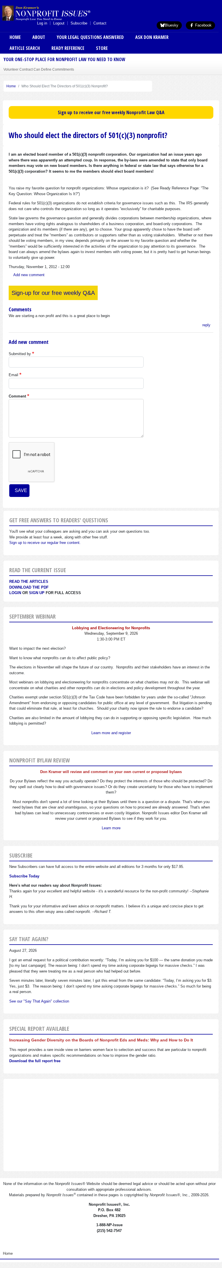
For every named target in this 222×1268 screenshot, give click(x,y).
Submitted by (20, 354)
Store (102, 48)
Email (13, 375)
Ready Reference (67, 48)
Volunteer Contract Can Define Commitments (38, 69)
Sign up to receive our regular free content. (45, 542)
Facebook (203, 25)
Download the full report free (34, 1061)
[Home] (55, 13)
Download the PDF (29, 587)
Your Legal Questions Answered (90, 37)
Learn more (111, 828)
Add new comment (29, 275)
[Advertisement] (111, 1125)
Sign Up (37, 593)
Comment (17, 396)
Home (15, 37)
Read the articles (28, 581)
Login (15, 593)
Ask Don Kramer (152, 37)
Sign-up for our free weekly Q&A (53, 293)
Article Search (25, 48)
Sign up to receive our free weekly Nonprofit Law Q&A (111, 112)
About (38, 37)
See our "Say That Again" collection (39, 1001)
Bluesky (171, 25)
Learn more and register (111, 733)
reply (206, 325)
